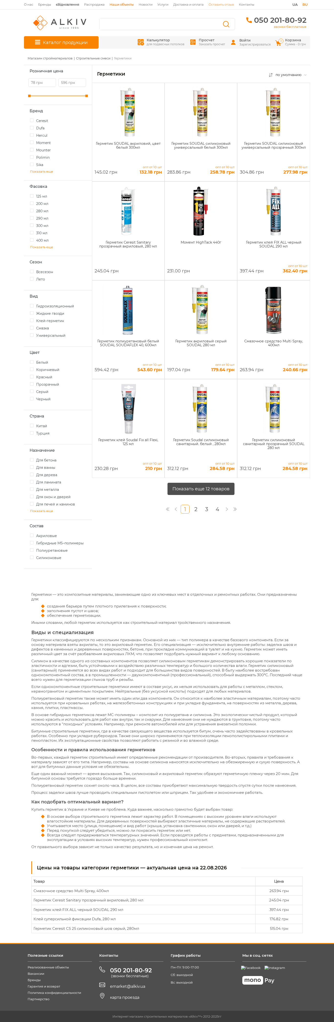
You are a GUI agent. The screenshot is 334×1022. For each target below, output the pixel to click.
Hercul (41, 135)
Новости (146, 4)
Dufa (40, 128)
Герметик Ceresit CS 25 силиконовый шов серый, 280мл (86, 928)
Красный (44, 377)
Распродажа (94, 4)
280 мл (42, 211)
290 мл (42, 218)
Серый (42, 392)
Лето (40, 279)
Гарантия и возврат (44, 986)
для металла (47, 489)
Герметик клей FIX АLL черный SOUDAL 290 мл (78, 909)
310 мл (41, 233)
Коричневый (47, 370)
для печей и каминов (55, 504)
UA (295, 4)
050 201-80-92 (280, 20)
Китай (41, 426)
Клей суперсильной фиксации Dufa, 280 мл (74, 919)
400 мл (42, 240)
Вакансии (36, 974)
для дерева (46, 475)
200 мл (42, 204)
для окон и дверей (53, 497)
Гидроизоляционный (55, 306)
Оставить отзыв (221, 4)
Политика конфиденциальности (54, 993)
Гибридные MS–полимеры (60, 543)
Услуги (162, 4)
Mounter (43, 150)
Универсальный (51, 335)
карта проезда (124, 997)
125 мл (41, 196)
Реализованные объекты (48, 967)
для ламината (48, 482)
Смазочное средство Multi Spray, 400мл (71, 890)
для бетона (46, 460)
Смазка (42, 328)
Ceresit (42, 121)
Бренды (44, 4)
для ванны (45, 467)
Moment (43, 143)
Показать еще (41, 171)
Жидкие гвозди (50, 313)
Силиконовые (48, 558)
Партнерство (38, 999)
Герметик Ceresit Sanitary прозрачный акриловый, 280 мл (88, 900)
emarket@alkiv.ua (127, 986)
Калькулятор (165, 42)
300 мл (42, 226)
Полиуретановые (52, 550)
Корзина (293, 42)
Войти (245, 40)
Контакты (246, 4)
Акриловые (46, 536)
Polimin (43, 157)
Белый (42, 362)
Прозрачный (47, 384)
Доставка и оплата (188, 4)
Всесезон (44, 272)
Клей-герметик (50, 321)
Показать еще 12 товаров (201, 489)
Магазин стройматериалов (50, 58)
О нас (28, 4)
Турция (42, 433)
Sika (39, 165)
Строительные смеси (93, 58)
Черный (43, 399)
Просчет (212, 42)
